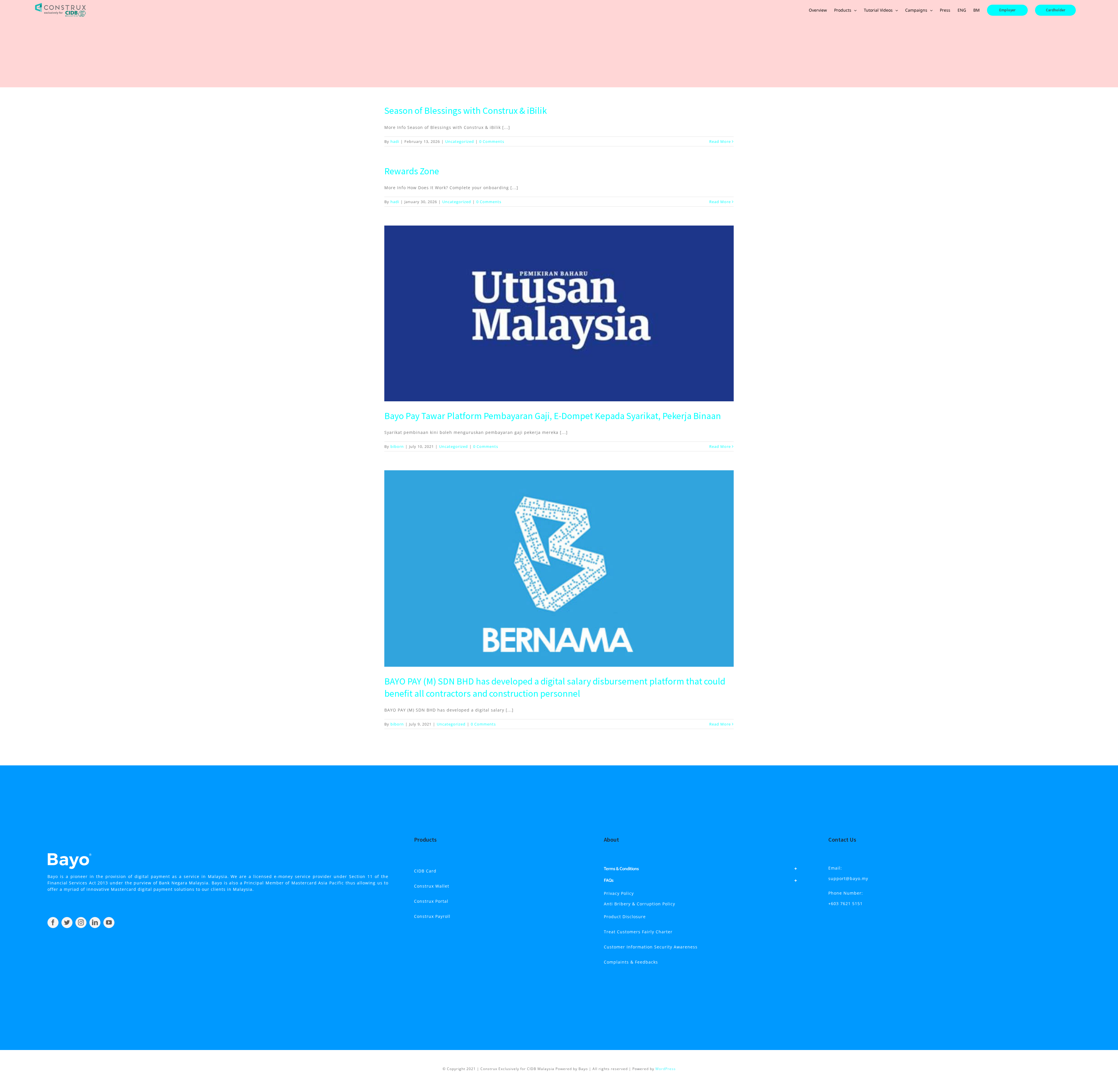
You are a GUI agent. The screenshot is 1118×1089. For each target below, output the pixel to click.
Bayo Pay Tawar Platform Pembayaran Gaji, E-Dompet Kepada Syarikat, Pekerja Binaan (552, 416)
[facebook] (53, 922)
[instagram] (80, 922)
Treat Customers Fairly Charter (638, 931)
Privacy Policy (619, 893)
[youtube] (108, 922)
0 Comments (491, 141)
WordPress (665, 1068)
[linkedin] (94, 922)
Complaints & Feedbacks (631, 962)
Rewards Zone (411, 171)
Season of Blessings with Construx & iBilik (465, 110)
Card (425, 871)
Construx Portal (431, 901)
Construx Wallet (431, 886)
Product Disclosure (625, 916)
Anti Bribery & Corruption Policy (639, 904)
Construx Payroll (432, 916)
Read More (720, 141)
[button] (700, 869)
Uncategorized (459, 141)
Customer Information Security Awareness (651, 947)
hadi (394, 141)
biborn (397, 446)
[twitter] (66, 922)
